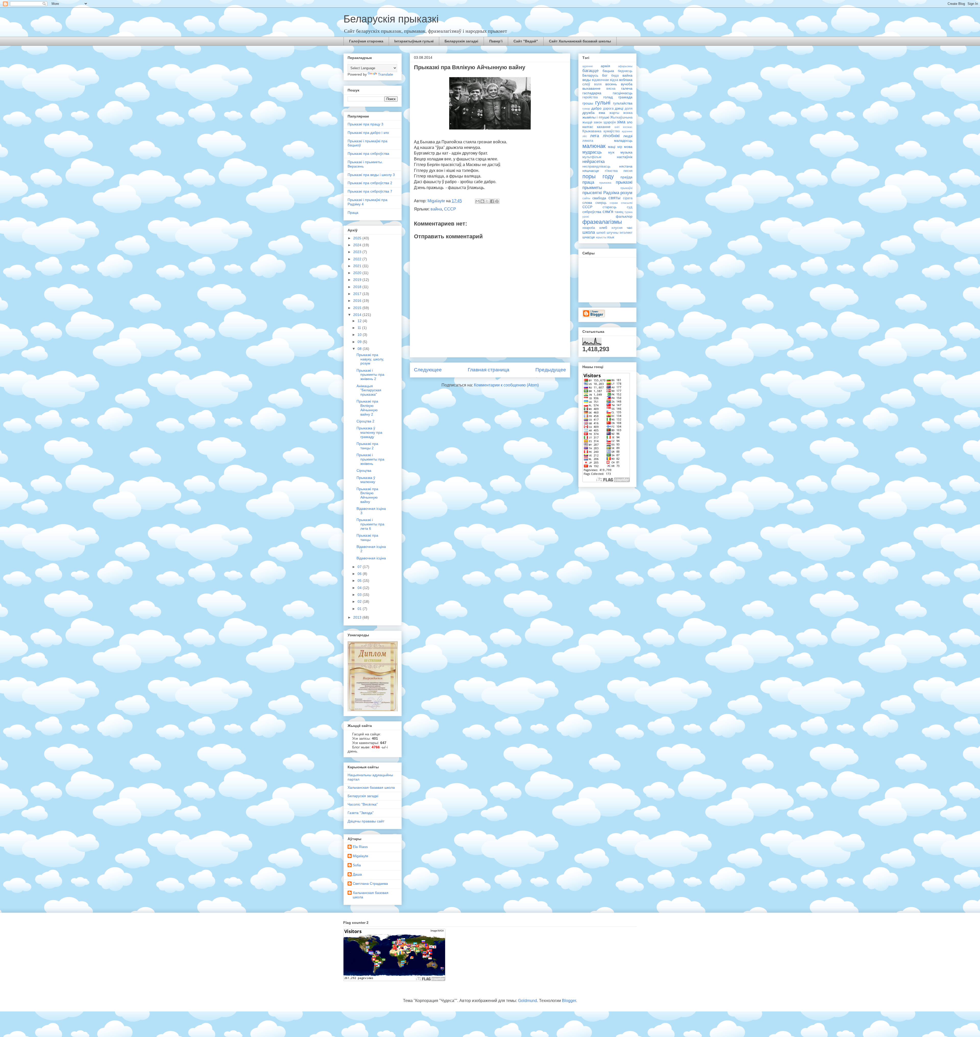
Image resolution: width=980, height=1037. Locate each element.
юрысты (601, 237)
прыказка (605, 182)
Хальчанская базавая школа (371, 787)
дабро (596, 108)
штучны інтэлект (619, 232)
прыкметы (592, 187)
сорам (614, 202)
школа (588, 232)
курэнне (627, 131)
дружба (588, 113)
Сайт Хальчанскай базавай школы (580, 41)
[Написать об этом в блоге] (482, 201)
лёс (584, 136)
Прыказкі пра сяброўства (368, 153)
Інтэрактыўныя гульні (414, 41)
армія (605, 66)
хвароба (588, 228)
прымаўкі (626, 188)
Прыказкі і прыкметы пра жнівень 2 (370, 374)
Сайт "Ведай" (525, 41)
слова (587, 203)
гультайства (622, 103)
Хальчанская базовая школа (370, 895)
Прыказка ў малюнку (366, 480)
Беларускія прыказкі (391, 19)
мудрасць (592, 152)
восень (611, 84)
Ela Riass (360, 847)
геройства (590, 97)
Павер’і (496, 41)
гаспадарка (591, 93)
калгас (587, 127)
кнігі (617, 126)
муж (611, 152)
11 (360, 328)
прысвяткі (592, 192)
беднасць (625, 71)
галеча (626, 88)
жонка (627, 113)
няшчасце (590, 171)
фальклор (624, 216)
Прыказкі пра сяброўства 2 (370, 183)
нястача (625, 166)
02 (360, 601)
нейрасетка (593, 161)
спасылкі (626, 202)
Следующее (428, 369)
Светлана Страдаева (370, 883)
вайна (436, 209)
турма (628, 212)
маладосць (623, 140)
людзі (627, 136)
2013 (357, 617)
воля (598, 84)
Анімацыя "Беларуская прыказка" (369, 390)
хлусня (616, 228)
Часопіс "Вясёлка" (363, 804)
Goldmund (527, 1000)
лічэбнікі (611, 135)
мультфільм (591, 157)
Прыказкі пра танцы (367, 537)
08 (360, 349)
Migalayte (360, 856)
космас (627, 126)
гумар (586, 108)
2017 (357, 294)
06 (360, 574)
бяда (615, 75)
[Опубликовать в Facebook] (492, 201)
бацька (608, 71)
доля (628, 108)
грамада (625, 97)
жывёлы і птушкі (595, 117)
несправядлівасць (596, 166)
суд (629, 207)
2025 (357, 238)
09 (360, 342)
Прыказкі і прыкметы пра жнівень (370, 459)
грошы (587, 103)
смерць (601, 203)
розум (626, 192)
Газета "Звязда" (361, 813)
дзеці (619, 108)
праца (588, 182)
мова (628, 147)
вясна (610, 88)
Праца (353, 212)
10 (360, 335)
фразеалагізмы (602, 222)
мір (619, 147)
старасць (610, 207)
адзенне (587, 66)
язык (610, 237)
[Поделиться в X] (487, 201)
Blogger (569, 1000)
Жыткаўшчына (621, 117)
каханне (603, 127)
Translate (385, 74)
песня (627, 171)
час (629, 228)
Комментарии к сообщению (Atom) (506, 385)
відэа (614, 80)
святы (614, 197)
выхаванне (591, 88)
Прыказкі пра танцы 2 (367, 446)
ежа (602, 113)
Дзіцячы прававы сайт (366, 821)
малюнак (594, 146)
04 (360, 588)
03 (360, 595)
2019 (357, 280)
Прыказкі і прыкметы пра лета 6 (370, 524)
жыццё (587, 122)
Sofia (357, 865)
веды (586, 80)
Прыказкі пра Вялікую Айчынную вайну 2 (367, 407)
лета (594, 135)
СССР (450, 209)
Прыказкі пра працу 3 (365, 124)
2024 (357, 245)
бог (604, 75)
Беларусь (590, 75)
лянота (587, 141)
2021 (357, 266)
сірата (627, 198)
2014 (357, 315)
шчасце (588, 237)
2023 (357, 252)
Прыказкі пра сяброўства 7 (370, 191)
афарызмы (625, 66)
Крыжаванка (591, 131)
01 (360, 609)
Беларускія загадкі (461, 41)
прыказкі (624, 182)
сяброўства (591, 212)
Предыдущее (550, 369)
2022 (357, 259)
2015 (357, 308)
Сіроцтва (364, 470)
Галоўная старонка (366, 41)
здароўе (609, 122)
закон (598, 122)
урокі (585, 216)
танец (619, 212)
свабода (599, 198)
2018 (357, 287)
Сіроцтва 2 (365, 421)
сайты (586, 198)
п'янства (611, 171)
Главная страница (488, 369)
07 (360, 567)
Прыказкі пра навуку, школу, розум (370, 359)
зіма (621, 122)
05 (360, 581)
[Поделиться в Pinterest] (496, 201)
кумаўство (612, 131)
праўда (626, 177)
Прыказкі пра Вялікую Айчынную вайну (367, 495)
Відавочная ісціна (371, 558)
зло (629, 122)
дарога (608, 108)
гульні (602, 102)
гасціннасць (622, 93)
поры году (598, 176)
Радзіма (611, 192)
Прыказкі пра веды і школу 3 (371, 175)
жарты (614, 113)
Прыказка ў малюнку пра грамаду (369, 432)
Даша (357, 874)
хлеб (603, 228)
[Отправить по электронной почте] (477, 201)
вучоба (626, 84)
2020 (357, 273)
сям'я (608, 211)
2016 (357, 301)
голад (608, 97)
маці (611, 147)
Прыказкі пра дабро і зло (368, 133)
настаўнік (624, 157)
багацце (590, 70)
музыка (626, 152)
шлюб (600, 232)
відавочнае (600, 80)
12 (360, 321)
